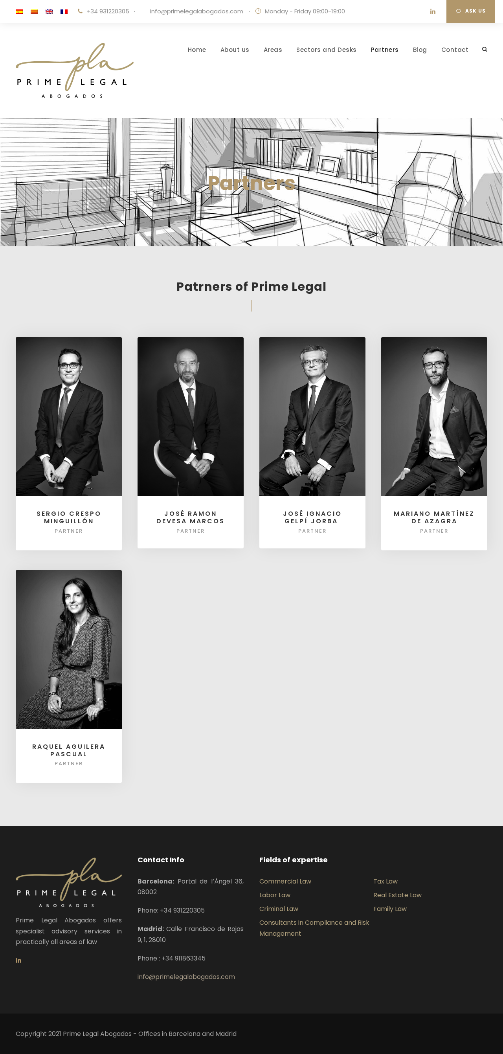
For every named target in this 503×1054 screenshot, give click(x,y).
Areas (273, 50)
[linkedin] (432, 11)
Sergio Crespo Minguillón (69, 517)
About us (235, 50)
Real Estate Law (397, 895)
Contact (455, 50)
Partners (385, 50)
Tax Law (385, 881)
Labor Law (274, 895)
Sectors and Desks (326, 50)
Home (197, 50)
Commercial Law (285, 881)
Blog (420, 50)
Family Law (390, 908)
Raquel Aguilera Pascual (68, 750)
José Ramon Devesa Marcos (190, 517)
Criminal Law (278, 908)
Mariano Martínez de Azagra (434, 517)
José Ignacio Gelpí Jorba (312, 517)
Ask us (475, 10)
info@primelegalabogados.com (196, 11)
